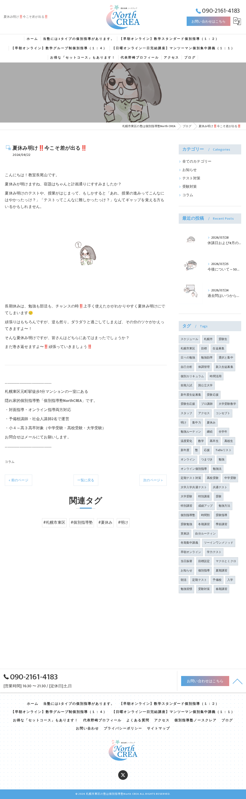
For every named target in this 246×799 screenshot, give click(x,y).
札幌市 (208, 339)
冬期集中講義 (189, 542)
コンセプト (223, 413)
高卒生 (214, 441)
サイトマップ (158, 728)
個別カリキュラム (192, 376)
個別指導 (204, 570)
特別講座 (204, 496)
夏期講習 (222, 570)
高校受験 (213, 478)
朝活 (183, 579)
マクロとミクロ (226, 561)
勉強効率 (207, 357)
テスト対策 (191, 178)
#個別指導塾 (82, 522)
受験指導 (222, 515)
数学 (201, 441)
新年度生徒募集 (191, 394)
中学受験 (230, 478)
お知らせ (189, 170)
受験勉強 (186, 524)
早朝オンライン (191, 552)
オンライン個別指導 (194, 468)
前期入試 (186, 385)
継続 (210, 431)
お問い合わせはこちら (208, 21)
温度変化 (186, 441)
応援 (207, 450)
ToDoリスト (223, 450)
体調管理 (204, 366)
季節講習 (222, 524)
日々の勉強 (188, 357)
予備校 (217, 579)
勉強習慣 (186, 589)
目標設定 (204, 561)
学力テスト (214, 552)
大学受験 (186, 496)
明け (183, 422)
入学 (230, 579)
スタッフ (186, 413)
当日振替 (186, 561)
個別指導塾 (188, 515)
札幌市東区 (188, 348)
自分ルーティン (205, 533)
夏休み (211, 422)
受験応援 (213, 394)
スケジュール (189, 339)
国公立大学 (205, 385)
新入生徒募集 (224, 366)
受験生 (223, 339)
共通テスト (220, 487)
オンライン (188, 459)
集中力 (196, 422)
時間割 (205, 515)
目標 (204, 348)
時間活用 (215, 376)
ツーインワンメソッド (218, 542)
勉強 (221, 459)
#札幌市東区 (54, 522)
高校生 (228, 441)
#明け (123, 522)
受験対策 (189, 187)
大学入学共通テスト (194, 487)
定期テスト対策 (191, 478)
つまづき (207, 459)
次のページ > (153, 480)
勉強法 (217, 468)
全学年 (223, 431)
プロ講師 (207, 403)
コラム (9, 461)
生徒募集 (218, 348)
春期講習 (222, 589)
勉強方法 (224, 505)
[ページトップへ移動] (237, 681)
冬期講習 (204, 524)
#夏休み (105, 522)
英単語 (185, 533)
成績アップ (205, 505)
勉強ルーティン (191, 431)
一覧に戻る (85, 480)
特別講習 (186, 505)
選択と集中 (226, 357)
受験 (218, 496)
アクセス (204, 413)
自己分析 (186, 366)
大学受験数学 (227, 403)
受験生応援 (188, 403)
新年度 (185, 450)
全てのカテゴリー (197, 161)
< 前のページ (18, 480)
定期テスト (199, 579)
